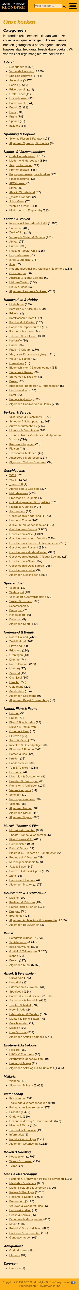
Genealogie (16, 363)
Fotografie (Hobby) (21, 399)
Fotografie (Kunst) (21, 937)
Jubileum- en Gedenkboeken (27, 524)
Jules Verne (16, 201)
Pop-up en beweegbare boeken (29, 174)
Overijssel (15, 677)
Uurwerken (16, 977)
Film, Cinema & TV (21, 839)
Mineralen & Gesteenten (25, 776)
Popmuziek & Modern (23, 857)
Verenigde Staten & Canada (27, 237)
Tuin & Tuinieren (19, 767)
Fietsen (14, 448)
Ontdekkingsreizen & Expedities (29, 502)
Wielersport (16, 592)
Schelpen (15, 794)
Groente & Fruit (19, 731)
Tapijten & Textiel (20, 1005)
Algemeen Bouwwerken (24, 924)
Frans (13, 116)
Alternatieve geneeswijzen (26, 1058)
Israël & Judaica (19, 259)
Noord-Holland (18, 637)
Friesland (15, 650)
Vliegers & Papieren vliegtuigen (29, 354)
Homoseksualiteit (20, 1210)
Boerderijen (16, 915)
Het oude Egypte (20, 520)
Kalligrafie (15, 340)
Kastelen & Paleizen (22, 902)
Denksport (15, 610)
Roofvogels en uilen (22, 799)
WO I (12, 475)
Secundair (15, 80)
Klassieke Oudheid (21, 506)
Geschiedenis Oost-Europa (26, 565)
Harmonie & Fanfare (22, 880)
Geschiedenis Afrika (22, 561)
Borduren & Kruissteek (23, 308)
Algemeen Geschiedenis (25, 574)
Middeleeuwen (18, 493)
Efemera (14, 1255)
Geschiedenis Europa (23, 529)
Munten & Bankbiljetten (24, 1018)
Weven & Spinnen (20, 358)
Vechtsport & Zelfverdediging (27, 596)
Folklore (14, 1049)
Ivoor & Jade (17, 1009)
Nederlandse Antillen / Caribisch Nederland (36, 268)
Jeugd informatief (20, 165)
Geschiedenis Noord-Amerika (28, 538)
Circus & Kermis (19, 1214)
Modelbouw (16, 304)
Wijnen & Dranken (20, 1161)
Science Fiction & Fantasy (26, 138)
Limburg (14, 668)
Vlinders (14, 803)
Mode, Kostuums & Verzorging (28, 1187)
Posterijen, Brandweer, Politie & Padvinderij (36, 1178)
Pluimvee (15, 735)
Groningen (16, 655)
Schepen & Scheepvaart (24, 421)
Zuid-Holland (17, 641)
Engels (13, 107)
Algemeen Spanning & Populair (29, 143)
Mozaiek (14, 1027)
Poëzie (13, 84)
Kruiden (14, 758)
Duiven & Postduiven (22, 726)
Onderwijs (15, 1116)
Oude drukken (18, 1250)
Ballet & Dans (18, 848)
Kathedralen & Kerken (23, 906)
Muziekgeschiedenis (22, 862)
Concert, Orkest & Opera (25, 871)
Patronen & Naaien (21, 331)
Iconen (13, 955)
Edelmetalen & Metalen (24, 1014)
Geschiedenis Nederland (25, 515)
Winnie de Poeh (19, 205)
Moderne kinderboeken (24, 160)
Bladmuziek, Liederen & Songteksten (33, 852)
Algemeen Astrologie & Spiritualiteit (31, 1067)
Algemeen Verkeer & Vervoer (27, 462)
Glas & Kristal (18, 1032)
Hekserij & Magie (20, 1063)
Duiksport (15, 619)
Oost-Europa (17, 273)
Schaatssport (17, 605)
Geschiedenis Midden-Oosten (28, 552)
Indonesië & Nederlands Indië (28, 223)
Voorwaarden (27, 1285)
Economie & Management (26, 1219)
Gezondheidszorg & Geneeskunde (31, 1121)
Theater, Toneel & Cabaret (26, 834)
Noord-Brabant (18, 664)
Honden (14, 713)
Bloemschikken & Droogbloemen (30, 367)
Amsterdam (16, 691)
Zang (12, 875)
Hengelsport (17, 614)
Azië (12, 264)
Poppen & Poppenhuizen (25, 327)
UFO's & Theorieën (21, 1054)
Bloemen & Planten (21, 749)
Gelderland (16, 686)
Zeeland (14, 673)
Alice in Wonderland (22, 192)
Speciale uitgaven (20, 75)
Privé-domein (17, 89)
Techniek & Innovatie (22, 1130)
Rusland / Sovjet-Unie (23, 250)
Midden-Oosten (19, 282)
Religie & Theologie (21, 1192)
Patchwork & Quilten (22, 322)
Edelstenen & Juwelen (23, 987)
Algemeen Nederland (22, 695)
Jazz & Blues (17, 866)
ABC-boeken (17, 183)
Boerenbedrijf (18, 1201)
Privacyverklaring (49, 1285)
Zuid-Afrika (16, 232)
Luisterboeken (18, 98)
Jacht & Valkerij (19, 740)
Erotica (13, 960)
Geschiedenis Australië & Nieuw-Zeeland (35, 556)
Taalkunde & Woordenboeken (28, 1102)
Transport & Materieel (23, 453)
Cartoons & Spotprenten (24, 1233)
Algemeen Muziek (20, 884)
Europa (14, 246)
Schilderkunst (18, 942)
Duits (12, 112)
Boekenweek (17, 103)
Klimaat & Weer (19, 1125)
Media (13, 1224)
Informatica (16, 1134)
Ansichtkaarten (18, 1023)
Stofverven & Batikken (23, 376)
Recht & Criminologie (22, 1139)
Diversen (15, 1268)
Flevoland (15, 645)
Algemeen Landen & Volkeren (28, 291)
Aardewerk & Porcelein (23, 1000)
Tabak (13, 1165)
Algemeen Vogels (20, 817)
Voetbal (14, 587)
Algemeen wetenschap (23, 1143)
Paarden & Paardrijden (23, 781)
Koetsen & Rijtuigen (21, 444)
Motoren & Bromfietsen (24, 430)
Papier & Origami (20, 349)
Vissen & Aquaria (20, 790)
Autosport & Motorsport (24, 457)
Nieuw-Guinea (18, 286)
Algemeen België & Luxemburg (29, 700)
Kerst (12, 394)
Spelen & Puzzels (20, 601)
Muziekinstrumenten (22, 830)
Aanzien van (17, 511)
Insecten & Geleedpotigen (26, 745)
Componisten (17, 844)
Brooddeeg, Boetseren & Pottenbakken (34, 385)
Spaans (14, 121)
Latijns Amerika (19, 255)
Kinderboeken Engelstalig (25, 210)
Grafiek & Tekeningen (23, 951)
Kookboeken (17, 1156)
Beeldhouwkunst (19, 946)
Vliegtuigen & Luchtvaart (25, 416)
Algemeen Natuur (20, 808)
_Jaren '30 (16, 484)
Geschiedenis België (22, 570)
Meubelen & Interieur (22, 1183)
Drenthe (14, 659)
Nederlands (16, 66)
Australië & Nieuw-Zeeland (26, 277)
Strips (13, 187)
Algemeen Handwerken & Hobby (30, 403)
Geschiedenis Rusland (23, 547)
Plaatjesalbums (19, 178)
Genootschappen (20, 1237)
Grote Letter (17, 94)
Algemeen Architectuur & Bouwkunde (33, 920)
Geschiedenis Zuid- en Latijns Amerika (34, 543)
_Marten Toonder (20, 197)
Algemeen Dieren (20, 812)
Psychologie (17, 1098)
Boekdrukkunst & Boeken (25, 996)
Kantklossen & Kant (21, 317)
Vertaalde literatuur (21, 71)
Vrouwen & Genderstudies (26, 1205)
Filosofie (14, 1112)
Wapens (14, 1080)
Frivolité (14, 313)
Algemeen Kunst (19, 964)
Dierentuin (15, 772)
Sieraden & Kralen (21, 372)
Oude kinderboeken (22, 156)
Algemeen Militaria (21, 1085)
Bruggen (14, 911)
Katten (13, 717)
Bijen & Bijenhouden (22, 722)
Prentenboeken (19, 169)
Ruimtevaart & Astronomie (26, 1107)
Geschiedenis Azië (21, 534)
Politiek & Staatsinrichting (25, 1228)
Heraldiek (15, 982)
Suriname (15, 228)
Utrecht (14, 682)
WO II (13, 479)
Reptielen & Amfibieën (23, 785)
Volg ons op (63, 1282)
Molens (14, 897)
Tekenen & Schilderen (23, 336)
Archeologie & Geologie (24, 488)
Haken (13, 345)
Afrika (13, 241)
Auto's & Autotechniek (23, 426)
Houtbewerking (19, 390)
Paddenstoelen (19, 763)
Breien (13, 381)
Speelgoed (16, 991)
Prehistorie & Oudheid (23, 497)
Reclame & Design (21, 1196)
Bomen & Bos (18, 753)
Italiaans (14, 125)
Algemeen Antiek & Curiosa (26, 1036)
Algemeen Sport (19, 623)
